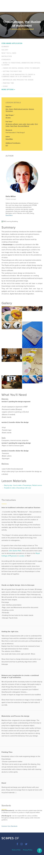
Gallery (5, 50)
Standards (6, 59)
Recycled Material (23, 126)
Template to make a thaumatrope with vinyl (17, 488)
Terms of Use (16, 850)
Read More (9, 215)
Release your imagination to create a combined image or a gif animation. (18, 75)
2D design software (12, 124)
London (21, 556)
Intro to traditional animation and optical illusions (21, 64)
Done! (5, 86)
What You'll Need (9, 53)
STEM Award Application (12, 43)
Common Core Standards (9, 826)
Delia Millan (9, 139)
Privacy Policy (27, 850)
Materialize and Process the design (17, 80)
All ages (8, 117)
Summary (5, 46)
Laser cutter (22, 124)
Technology (9, 111)
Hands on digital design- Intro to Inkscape (21, 68)
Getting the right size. (12, 71)
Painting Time (8, 83)
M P (7, 145)
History (11, 109)
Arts (7, 109)
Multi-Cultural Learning (21, 109)
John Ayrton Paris (15, 551)
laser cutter (30, 124)
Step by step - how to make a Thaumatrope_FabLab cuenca (23, 485)
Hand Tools (13, 126)
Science (31, 109)
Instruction (7, 56)
